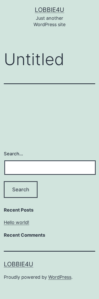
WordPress (59, 277)
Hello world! (16, 222)
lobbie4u (49, 9)
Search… (13, 153)
